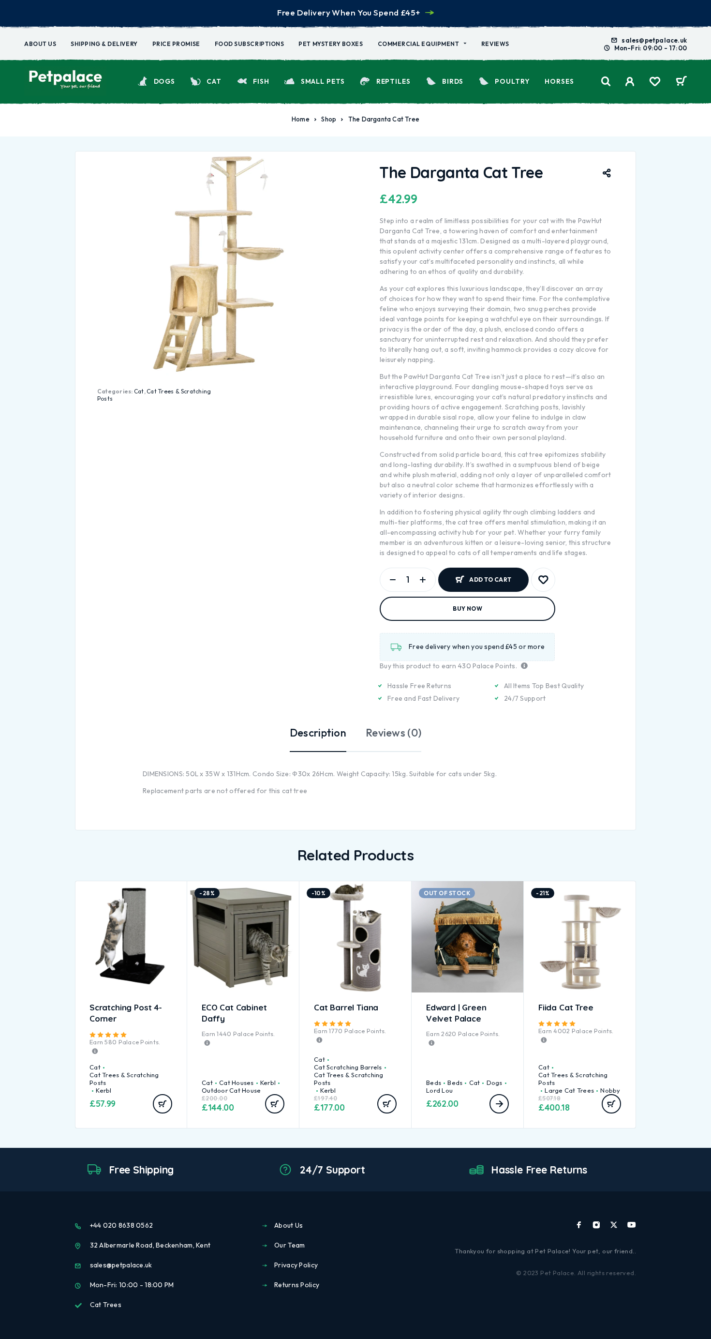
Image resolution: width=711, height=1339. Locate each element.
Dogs (164, 81)
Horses (559, 81)
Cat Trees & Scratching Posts (124, 1078)
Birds (452, 81)
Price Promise (176, 43)
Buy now (467, 608)
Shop (328, 119)
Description (318, 732)
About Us (40, 43)
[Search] (606, 81)
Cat (214, 81)
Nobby (610, 1090)
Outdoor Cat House (231, 1090)
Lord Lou (439, 1090)
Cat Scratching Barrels (348, 1067)
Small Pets (322, 81)
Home (301, 119)
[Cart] (681, 82)
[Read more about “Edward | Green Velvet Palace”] (499, 1103)
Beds (433, 1082)
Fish (261, 81)
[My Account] (630, 81)
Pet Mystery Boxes (330, 43)
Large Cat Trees (569, 1090)
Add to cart (490, 576)
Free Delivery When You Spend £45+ (348, 12)
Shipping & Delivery (104, 43)
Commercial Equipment (418, 43)
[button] (162, 1103)
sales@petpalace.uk (654, 40)
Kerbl (103, 1090)
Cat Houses (236, 1082)
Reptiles (393, 81)
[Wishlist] (655, 82)
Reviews (495, 43)
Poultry (512, 81)
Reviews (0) (393, 732)
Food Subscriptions (249, 43)
